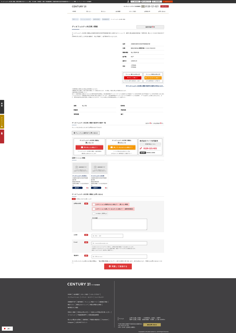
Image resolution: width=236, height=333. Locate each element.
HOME (74, 11)
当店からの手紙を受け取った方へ (100, 312)
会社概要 (118, 11)
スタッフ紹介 (132, 11)
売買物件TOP (72, 302)
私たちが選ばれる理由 (74, 319)
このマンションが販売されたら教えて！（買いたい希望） (112, 204)
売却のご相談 (72, 312)
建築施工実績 (103, 302)
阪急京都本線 (137, 48)
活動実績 (85, 319)
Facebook (105, 319)
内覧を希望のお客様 (95, 304)
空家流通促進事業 (93, 315)
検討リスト (71, 304)
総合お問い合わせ (152, 324)
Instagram (71, 322)
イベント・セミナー (87, 297)
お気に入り (147, 1)
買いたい (88, 11)
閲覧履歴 (157, 1)
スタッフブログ (94, 294)
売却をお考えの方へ (83, 312)
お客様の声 (147, 11)
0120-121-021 (150, 148)
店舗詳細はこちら (150, 144)
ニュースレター (99, 297)
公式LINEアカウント (81, 322)
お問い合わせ (165, 6)
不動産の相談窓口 (95, 319)
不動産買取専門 (81, 315)
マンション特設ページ (91, 302)
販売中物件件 (150, 27)
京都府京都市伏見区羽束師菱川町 (140, 44)
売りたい (103, 11)
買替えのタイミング (82, 304)
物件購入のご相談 (73, 307)
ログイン (167, 1)
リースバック (72, 315)
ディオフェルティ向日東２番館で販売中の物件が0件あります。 (145, 86)
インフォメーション (73, 297)
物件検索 (80, 302)
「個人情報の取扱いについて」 (107, 261)
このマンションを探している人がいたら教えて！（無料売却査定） (114, 209)
